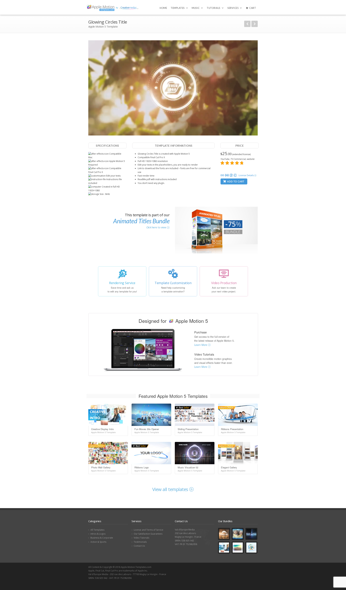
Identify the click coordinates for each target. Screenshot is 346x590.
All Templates (97, 529)
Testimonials (140, 541)
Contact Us (139, 545)
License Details (246, 175)
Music (196, 7)
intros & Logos (97, 533)
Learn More (201, 345)
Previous (247, 24)
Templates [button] (178, 7)
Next (254, 24)
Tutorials (213, 7)
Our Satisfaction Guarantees (148, 533)
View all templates (170, 489)
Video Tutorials (141, 537)
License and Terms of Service (148, 529)
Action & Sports (98, 541)
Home (163, 7)
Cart (252, 7)
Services (233, 7)
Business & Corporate (101, 537)
